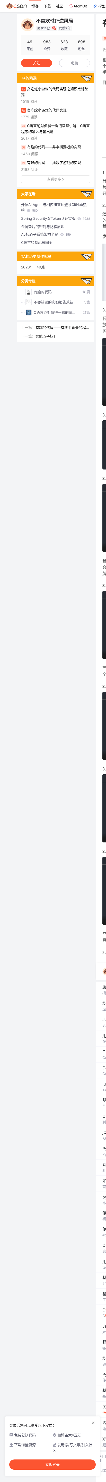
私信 (74, 63)
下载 (47, 6)
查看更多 (54, 179)
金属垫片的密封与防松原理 (42, 226)
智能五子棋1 (45, 336)
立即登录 (52, 1465)
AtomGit (80, 6)
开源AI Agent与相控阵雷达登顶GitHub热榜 (54, 207)
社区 (59, 6)
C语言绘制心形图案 (36, 242)
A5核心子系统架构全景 (46, 234)
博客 (35, 6)
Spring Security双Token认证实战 (55, 218)
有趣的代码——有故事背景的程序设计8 (63, 327)
